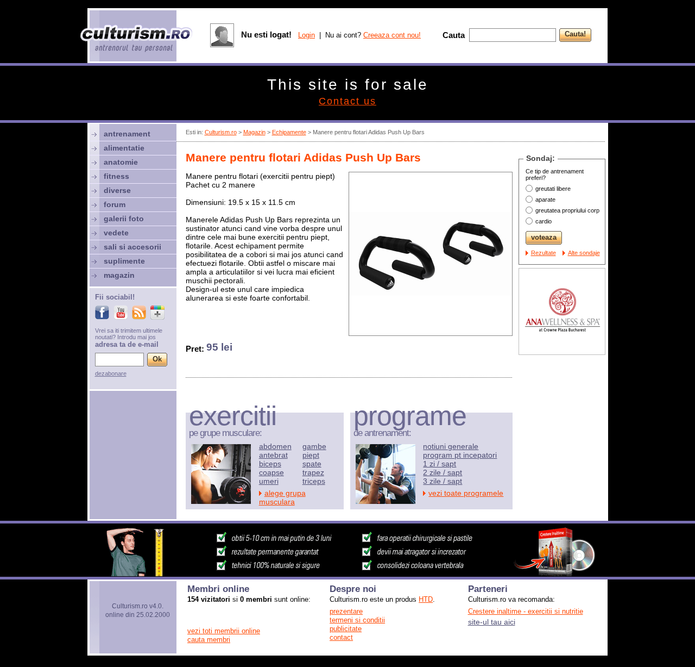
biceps (270, 463)
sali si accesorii (132, 246)
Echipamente (289, 132)
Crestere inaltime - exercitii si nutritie (525, 611)
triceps (313, 481)
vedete (116, 232)
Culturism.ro (221, 132)
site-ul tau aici (491, 622)
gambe (314, 446)
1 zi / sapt (439, 463)
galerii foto (124, 218)
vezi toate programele (465, 493)
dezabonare (111, 373)
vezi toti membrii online (223, 631)
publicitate (346, 629)
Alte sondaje (584, 253)
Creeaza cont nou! (392, 35)
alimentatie (124, 148)
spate (311, 463)
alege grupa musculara (282, 497)
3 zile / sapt (442, 481)
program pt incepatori (460, 455)
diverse (117, 190)
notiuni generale (450, 446)
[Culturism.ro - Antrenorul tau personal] (137, 39)
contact (341, 637)
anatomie (121, 162)
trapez (313, 472)
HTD (426, 599)
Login (306, 35)
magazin (119, 275)
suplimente (124, 261)
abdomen (275, 446)
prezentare (346, 611)
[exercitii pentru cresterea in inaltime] (347, 573)
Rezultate (543, 253)
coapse (271, 472)
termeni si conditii (357, 620)
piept (310, 455)
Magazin (254, 132)
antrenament (127, 133)
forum (114, 204)
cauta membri (208, 639)
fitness (116, 176)
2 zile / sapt (442, 472)
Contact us (347, 101)
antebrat (273, 455)
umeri (269, 481)
